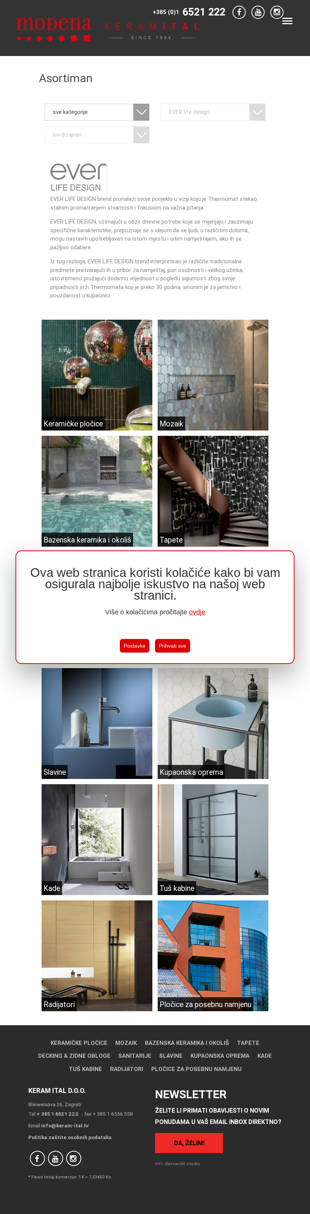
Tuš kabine (85, 1069)
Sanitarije (134, 1055)
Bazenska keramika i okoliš (187, 1042)
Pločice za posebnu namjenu (196, 1069)
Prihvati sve (172, 646)
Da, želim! (189, 1143)
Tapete (248, 1042)
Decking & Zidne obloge (74, 1055)
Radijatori (126, 1069)
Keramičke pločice (79, 1042)
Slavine (171, 1055)
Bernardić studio (182, 1163)
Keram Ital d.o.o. (57, 1090)
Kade (264, 1055)
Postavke (135, 646)
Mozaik (126, 1042)
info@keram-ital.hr (65, 1125)
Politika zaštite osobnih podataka (70, 1137)
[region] (155, 607)
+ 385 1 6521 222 (58, 1113)
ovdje (197, 612)
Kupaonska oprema (220, 1055)
